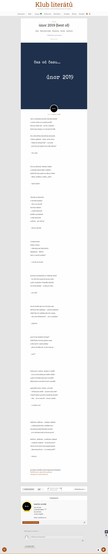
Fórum (38, 14)
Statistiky (56, 14)
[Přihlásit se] (87, 14)
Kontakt (82, 14)
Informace (21, 14)
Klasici (74, 14)
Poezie (54, 22)
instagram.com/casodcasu (39, 474)
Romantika (55, 31)
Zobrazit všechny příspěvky (30, 522)
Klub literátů (54, 4)
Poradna (67, 14)
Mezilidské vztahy (45, 31)
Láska (37, 31)
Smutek (62, 31)
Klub (29, 14)
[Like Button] (39, 489)
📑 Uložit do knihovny (28, 489)
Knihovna (47, 14)
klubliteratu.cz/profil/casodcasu (41, 472)
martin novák (56, 114)
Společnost (69, 31)
